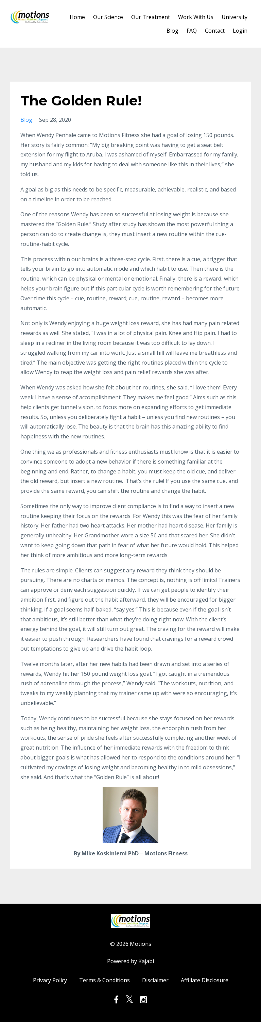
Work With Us (195, 17)
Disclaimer (155, 980)
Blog (172, 30)
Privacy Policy (50, 980)
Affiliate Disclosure (204, 980)
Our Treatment (150, 17)
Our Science (108, 17)
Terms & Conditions (104, 980)
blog (26, 119)
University (234, 17)
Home (77, 17)
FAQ (192, 30)
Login (240, 30)
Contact (215, 30)
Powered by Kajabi (130, 961)
